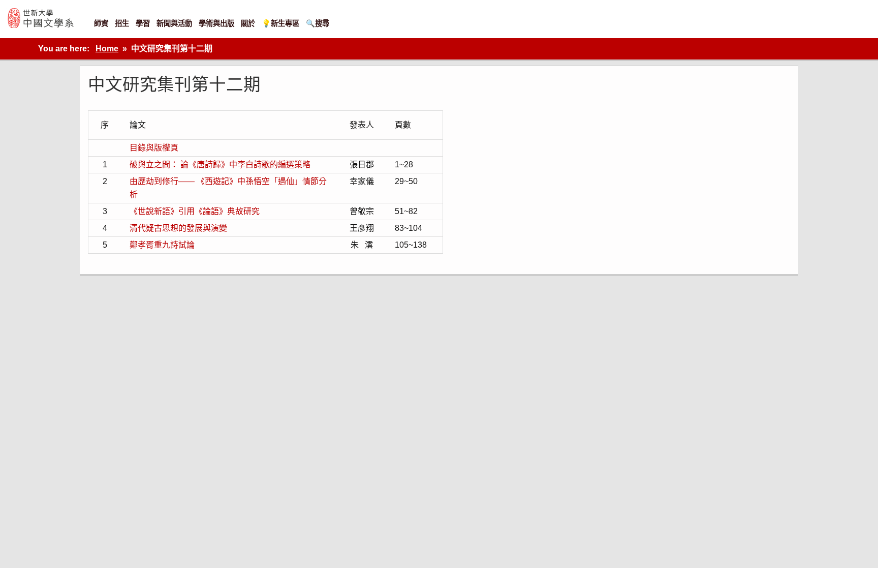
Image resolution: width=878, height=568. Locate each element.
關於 (248, 23)
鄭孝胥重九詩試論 (162, 245)
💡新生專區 (280, 23)
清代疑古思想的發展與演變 (178, 228)
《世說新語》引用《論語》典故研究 (195, 211)
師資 (101, 23)
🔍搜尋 (317, 23)
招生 (122, 23)
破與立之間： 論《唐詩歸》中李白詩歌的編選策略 (220, 164)
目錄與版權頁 (154, 147)
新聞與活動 (174, 23)
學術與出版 (216, 23)
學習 (143, 23)
